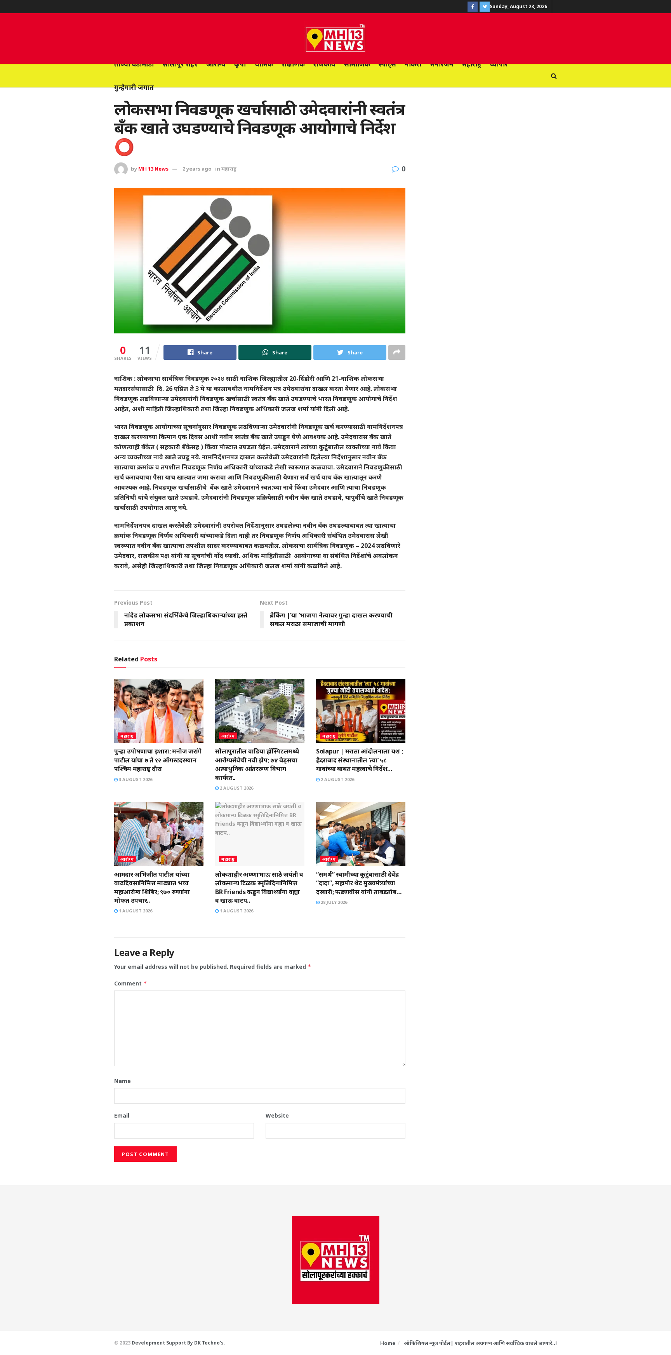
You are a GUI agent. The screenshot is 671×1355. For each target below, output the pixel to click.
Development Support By (163, 1342)
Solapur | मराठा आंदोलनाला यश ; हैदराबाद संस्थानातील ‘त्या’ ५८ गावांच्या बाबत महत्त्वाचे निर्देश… (359, 760)
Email (121, 1115)
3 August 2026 (135, 779)
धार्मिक (264, 63)
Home (387, 1342)
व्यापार (499, 63)
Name (122, 1081)
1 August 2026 (135, 911)
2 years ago (197, 168)
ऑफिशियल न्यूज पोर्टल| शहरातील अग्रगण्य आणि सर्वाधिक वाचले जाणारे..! (480, 1342)
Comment (130, 983)
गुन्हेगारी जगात (134, 87)
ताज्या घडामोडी (134, 63)
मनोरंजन (442, 63)
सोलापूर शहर (180, 63)
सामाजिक (357, 63)
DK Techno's (209, 1342)
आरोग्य (216, 63)
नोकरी (413, 63)
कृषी (240, 63)
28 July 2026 (333, 902)
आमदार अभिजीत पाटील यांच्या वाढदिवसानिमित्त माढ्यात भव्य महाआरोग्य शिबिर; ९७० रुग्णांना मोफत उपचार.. (152, 887)
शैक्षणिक (293, 63)
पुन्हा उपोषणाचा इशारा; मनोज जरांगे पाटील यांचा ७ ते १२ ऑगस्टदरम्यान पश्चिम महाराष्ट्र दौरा (158, 760)
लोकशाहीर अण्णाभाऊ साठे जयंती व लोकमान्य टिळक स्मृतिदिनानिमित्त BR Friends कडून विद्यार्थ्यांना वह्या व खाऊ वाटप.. (259, 887)
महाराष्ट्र (472, 63)
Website (277, 1115)
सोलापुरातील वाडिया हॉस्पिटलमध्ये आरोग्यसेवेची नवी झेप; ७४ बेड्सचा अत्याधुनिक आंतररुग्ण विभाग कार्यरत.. (257, 764)
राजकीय (324, 63)
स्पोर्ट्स (387, 63)
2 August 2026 (236, 788)
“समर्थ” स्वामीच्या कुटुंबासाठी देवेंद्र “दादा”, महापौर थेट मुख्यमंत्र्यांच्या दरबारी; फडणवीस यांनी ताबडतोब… (358, 883)
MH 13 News (153, 168)
